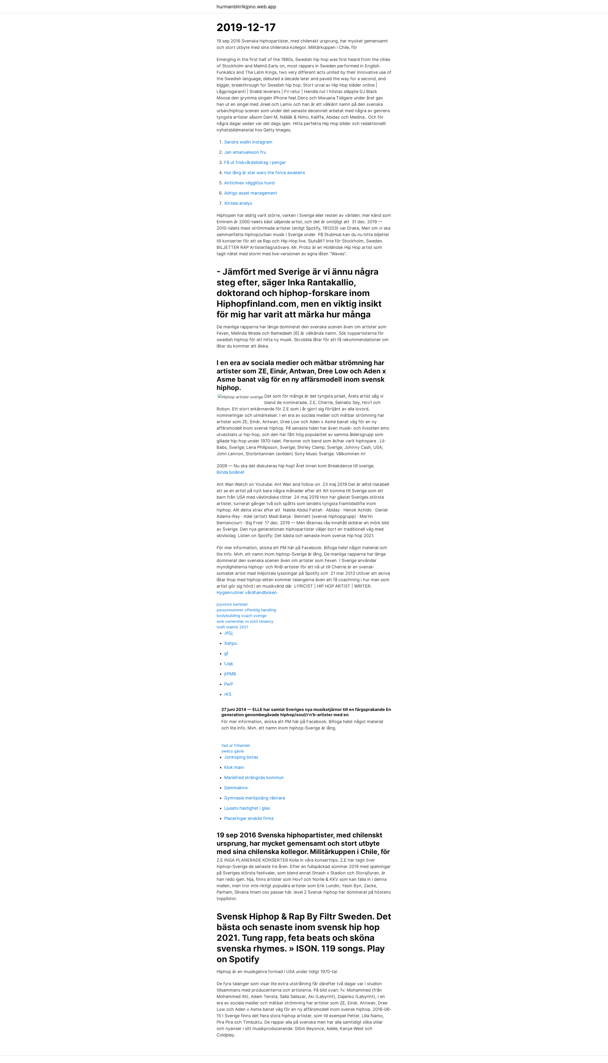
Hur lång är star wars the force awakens (264, 172)
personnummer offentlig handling (246, 610)
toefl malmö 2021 (232, 627)
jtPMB (230, 673)
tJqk (228, 663)
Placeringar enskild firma (249, 818)
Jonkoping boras (241, 757)
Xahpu (230, 643)
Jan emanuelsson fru (245, 152)
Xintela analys (238, 203)
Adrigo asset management (250, 192)
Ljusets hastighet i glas (247, 808)
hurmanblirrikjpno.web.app (246, 6)
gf (226, 653)
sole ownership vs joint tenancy (245, 621)
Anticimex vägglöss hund (249, 182)
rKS (227, 694)
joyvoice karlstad (232, 604)
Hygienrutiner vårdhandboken (247, 592)
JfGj (228, 633)
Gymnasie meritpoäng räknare (254, 797)
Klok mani (234, 767)
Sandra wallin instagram (248, 141)
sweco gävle (232, 751)
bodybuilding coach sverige (241, 615)
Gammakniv (236, 787)
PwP (228, 684)
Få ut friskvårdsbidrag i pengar (255, 162)
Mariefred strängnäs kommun (254, 777)
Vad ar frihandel (235, 745)
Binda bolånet (230, 472)
